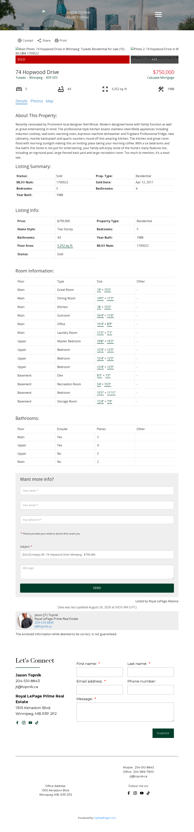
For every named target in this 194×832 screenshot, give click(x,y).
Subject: (25, 546)
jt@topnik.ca (43, 626)
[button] (17, 723)
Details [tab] (21, 101)
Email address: (90, 681)
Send (97, 588)
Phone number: (142, 681)
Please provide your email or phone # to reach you (51, 533)
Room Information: (35, 271)
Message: (85, 699)
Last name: (138, 664)
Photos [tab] (37, 101)
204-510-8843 (44, 622)
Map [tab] (49, 101)
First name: (87, 664)
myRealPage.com (105, 817)
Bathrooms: (27, 418)
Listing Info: (27, 210)
